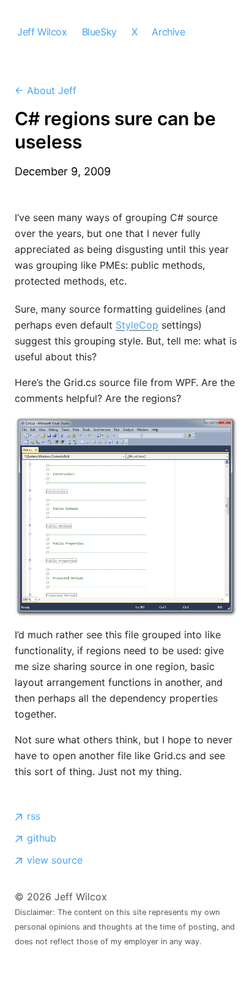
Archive (168, 32)
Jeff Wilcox (42, 32)
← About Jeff (45, 90)
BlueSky (99, 32)
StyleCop (137, 325)
